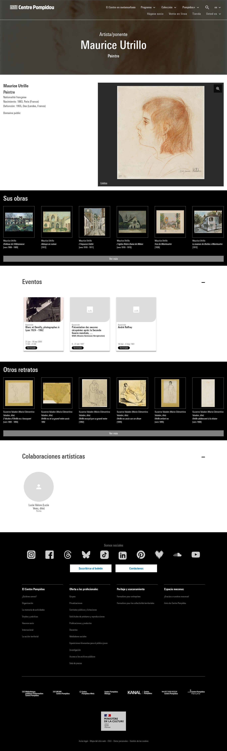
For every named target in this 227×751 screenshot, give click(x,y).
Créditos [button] (103, 183)
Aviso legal (83, 741)
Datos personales (121, 741)
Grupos (72, 596)
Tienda (198, 13)
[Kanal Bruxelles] (142, 695)
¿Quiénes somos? (29, 596)
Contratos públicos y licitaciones (83, 609)
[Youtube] (196, 555)
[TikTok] (104, 555)
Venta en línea (178, 13)
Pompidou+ (189, 7)
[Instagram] (31, 555)
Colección (167, 7)
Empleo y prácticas (30, 616)
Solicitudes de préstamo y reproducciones (87, 616)
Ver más (113, 258)
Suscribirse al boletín (91, 568)
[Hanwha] (196, 695)
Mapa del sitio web (98, 741)
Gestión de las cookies (139, 741)
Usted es (212, 13)
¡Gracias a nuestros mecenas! (176, 596)
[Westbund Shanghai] (172, 695)
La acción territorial (30, 636)
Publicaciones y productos (80, 623)
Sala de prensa (75, 663)
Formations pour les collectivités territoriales (135, 603)
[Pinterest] (141, 555)
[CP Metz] (89, 695)
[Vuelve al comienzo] (219, 743)
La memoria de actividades (33, 609)
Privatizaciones (75, 603)
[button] (113, 282)
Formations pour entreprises (128, 596)
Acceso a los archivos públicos (82, 656)
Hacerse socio (28, 623)
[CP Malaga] (114, 695)
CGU (110, 741)
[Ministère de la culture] (113, 721)
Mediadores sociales (77, 636)
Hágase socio (156, 13)
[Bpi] (35, 695)
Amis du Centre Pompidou (175, 603)
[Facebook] (49, 555)
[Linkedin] (123, 555)
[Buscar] (207, 7)
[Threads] (68, 555)
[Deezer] (159, 555)
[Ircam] (64, 695)
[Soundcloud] (177, 555)
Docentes (73, 630)
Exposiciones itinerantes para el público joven (88, 643)
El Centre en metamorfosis (122, 7)
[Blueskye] (86, 555)
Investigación (75, 650)
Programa (146, 7)
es (216, 7)
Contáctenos (136, 568)
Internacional (27, 630)
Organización (27, 603)
